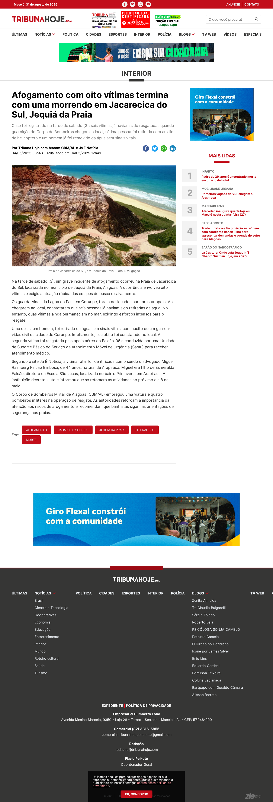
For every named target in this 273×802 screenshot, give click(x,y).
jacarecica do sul (73, 430)
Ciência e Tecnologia (51, 608)
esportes (118, 34)
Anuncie (233, 4)
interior (142, 34)
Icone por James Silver (210, 651)
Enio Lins (199, 658)
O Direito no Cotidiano (210, 644)
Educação (43, 629)
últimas (19, 34)
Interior (40, 644)
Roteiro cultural (47, 658)
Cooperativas (45, 615)
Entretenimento (47, 637)
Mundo (40, 651)
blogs (185, 34)
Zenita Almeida (204, 600)
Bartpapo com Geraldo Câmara (217, 687)
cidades (93, 34)
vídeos (230, 34)
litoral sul (144, 430)
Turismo (41, 673)
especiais (252, 34)
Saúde (40, 666)
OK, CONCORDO (136, 794)
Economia (43, 622)
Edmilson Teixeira (206, 673)
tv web (209, 34)
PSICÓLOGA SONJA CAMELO (216, 629)
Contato (251, 4)
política (70, 34)
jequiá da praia (111, 430)
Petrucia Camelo (205, 637)
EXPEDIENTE (112, 705)
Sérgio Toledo (203, 615)
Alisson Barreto (204, 695)
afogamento (36, 430)
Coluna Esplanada (206, 680)
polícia (164, 34)
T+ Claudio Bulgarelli (209, 608)
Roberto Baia (202, 622)
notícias (43, 34)
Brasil (39, 600)
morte (31, 440)
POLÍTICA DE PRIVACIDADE (148, 705)
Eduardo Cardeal (205, 666)
